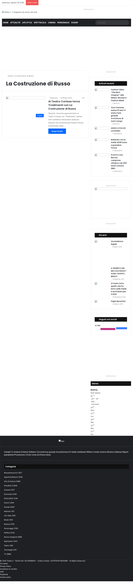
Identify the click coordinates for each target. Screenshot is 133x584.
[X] (130, 580)
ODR (2, 572)
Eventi (6, 503)
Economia (8, 494)
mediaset (81, 452)
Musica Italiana (114, 452)
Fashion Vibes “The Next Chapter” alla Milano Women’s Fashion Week (119, 95)
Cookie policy (5, 577)
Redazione (54, 98)
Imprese (7, 511)
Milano (89, 452)
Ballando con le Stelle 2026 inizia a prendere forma (119, 143)
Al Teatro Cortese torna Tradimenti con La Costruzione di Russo (64, 105)
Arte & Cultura (9, 481)
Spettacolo (40, 22)
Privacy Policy (5, 566)
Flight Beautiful (118, 301)
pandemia (9, 454)
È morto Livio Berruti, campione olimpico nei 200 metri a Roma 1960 (119, 162)
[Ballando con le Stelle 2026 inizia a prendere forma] (102, 143)
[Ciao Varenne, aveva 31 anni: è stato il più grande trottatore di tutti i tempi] (102, 111)
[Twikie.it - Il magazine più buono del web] (19, 12)
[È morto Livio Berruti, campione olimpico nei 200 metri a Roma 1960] (102, 158)
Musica (7, 524)
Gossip (74, 22)
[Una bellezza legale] (96, 241)
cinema (16, 452)
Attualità (15, 22)
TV (5, 554)
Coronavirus (42, 452)
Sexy (48, 454)
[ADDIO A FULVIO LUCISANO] (102, 132)
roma (33, 454)
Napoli (125, 452)
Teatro (6, 545)
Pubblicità (4, 574)
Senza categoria (10, 537)
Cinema (51, 22)
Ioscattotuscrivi (63, 452)
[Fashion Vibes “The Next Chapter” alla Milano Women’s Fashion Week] (102, 93)
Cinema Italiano (28, 452)
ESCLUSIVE (8, 498)
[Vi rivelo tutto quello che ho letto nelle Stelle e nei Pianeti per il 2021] (96, 283)
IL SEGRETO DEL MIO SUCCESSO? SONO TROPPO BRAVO (118, 272)
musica (102, 452)
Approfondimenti (11, 477)
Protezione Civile (22, 454)
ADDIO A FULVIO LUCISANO (118, 129)
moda (96, 452)
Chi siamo (4, 563)
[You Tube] (128, 580)
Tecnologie (8, 550)
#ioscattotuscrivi (10, 473)
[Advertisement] (66, 48)
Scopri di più (57, 131)
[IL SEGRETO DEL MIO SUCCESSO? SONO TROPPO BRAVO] (110, 258)
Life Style (27, 22)
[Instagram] (126, 580)
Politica (7, 533)
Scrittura (41, 454)
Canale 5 (8, 452)
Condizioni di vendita (8, 569)
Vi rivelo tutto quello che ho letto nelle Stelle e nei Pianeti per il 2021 (119, 289)
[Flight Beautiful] (96, 301)
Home (5, 22)
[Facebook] (132, 580)
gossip (52, 452)
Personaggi (63, 22)
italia (74, 452)
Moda (6, 520)
